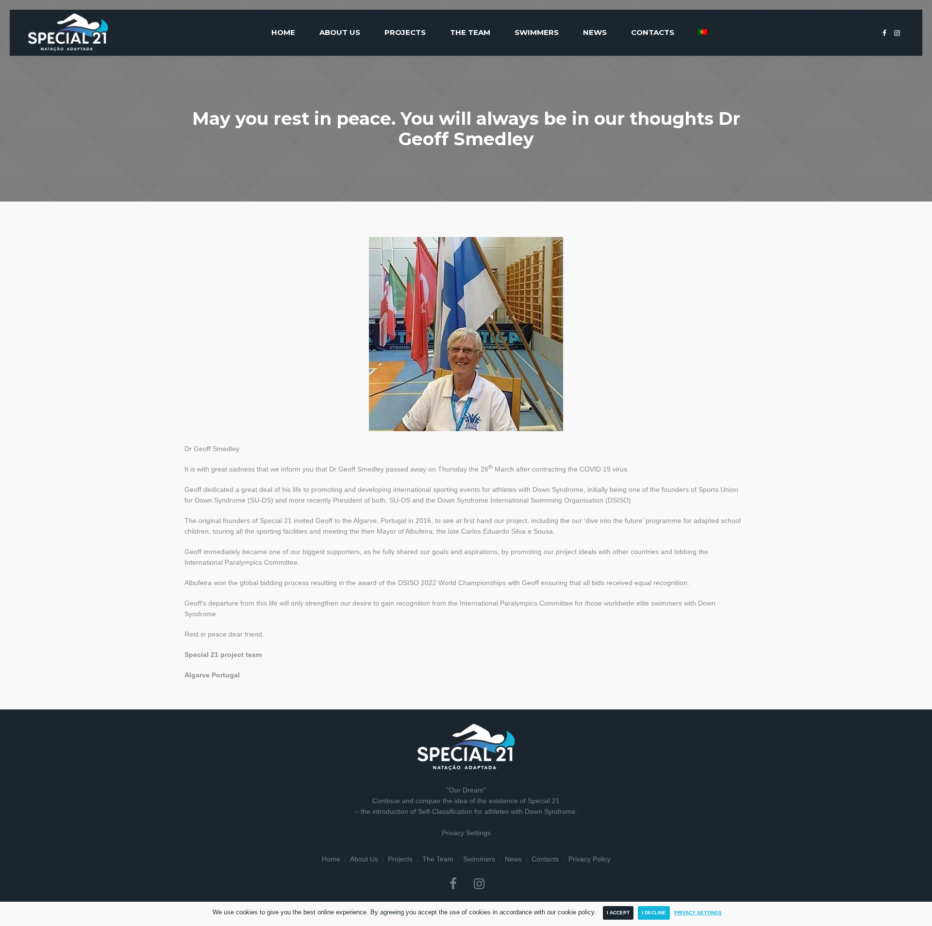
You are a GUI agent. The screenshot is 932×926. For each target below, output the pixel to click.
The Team (437, 859)
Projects (400, 859)
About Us (364, 859)
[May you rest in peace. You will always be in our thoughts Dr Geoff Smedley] (466, 333)
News (513, 859)
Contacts (545, 859)
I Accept (618, 912)
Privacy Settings (466, 833)
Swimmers (479, 859)
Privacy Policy (589, 859)
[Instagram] (897, 33)
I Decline (654, 912)
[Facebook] (884, 33)
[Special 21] (466, 747)
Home (331, 859)
